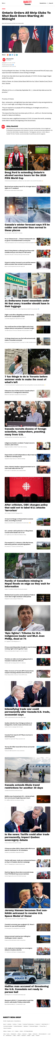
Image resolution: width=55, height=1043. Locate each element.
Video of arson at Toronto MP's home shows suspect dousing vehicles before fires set (19, 671)
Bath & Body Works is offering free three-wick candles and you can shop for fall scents (19, 251)
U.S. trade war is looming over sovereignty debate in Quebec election (18, 949)
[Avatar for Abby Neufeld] (3, 127)
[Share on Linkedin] (10, 55)
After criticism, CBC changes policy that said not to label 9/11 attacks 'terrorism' (26, 508)
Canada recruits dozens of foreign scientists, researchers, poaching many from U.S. (25, 432)
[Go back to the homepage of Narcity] (27, 2)
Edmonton (35, 1034)
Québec (16, 1031)
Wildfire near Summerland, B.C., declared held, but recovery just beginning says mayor (19, 797)
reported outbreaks (25, 76)
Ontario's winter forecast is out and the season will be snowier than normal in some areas (20, 263)
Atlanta (28, 1035)
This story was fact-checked (7, 64)
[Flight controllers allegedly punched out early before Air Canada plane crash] (43, 318)
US (12, 1031)
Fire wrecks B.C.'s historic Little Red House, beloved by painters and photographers (19, 543)
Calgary (29, 1034)
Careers (19, 1024)
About (4, 1024)
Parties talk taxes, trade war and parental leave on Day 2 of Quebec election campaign (20, 861)
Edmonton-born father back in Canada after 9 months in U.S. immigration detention (19, 391)
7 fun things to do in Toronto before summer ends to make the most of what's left (26, 379)
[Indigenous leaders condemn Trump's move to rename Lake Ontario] (43, 446)
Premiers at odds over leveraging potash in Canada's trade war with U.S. (19, 659)
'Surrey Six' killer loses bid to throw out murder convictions (20, 747)
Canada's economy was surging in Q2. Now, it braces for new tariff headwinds (19, 925)
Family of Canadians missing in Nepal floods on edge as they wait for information (27, 584)
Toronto (27, 4)
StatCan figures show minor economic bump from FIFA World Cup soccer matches (19, 873)
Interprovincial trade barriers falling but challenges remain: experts (17, 937)
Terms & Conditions (7, 1028)
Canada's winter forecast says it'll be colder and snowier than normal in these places (27, 227)
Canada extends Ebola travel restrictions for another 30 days (24, 786)
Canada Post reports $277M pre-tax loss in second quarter (19, 735)
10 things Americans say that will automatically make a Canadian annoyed (20, 339)
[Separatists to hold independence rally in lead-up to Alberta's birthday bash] (43, 458)
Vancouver (24, 1034)
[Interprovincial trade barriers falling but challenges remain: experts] (43, 939)
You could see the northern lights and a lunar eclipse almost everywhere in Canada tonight (19, 327)
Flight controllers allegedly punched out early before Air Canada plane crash (19, 315)
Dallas (14, 1035)
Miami (18, 1035)
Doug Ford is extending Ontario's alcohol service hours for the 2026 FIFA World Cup (25, 175)
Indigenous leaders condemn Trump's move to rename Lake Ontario (20, 443)
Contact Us (37, 1024)
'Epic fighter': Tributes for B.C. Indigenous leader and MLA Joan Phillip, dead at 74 (24, 636)
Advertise (9, 1024)
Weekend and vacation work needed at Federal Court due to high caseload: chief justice (20, 595)
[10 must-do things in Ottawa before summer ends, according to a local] (43, 522)
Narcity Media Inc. (17, 1021)
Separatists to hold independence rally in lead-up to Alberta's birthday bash (20, 455)
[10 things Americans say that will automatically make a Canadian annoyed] (43, 341)
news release (29, 104)
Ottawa (19, 1034)
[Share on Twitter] (12, 55)
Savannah (24, 1035)
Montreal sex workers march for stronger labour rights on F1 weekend (20, 187)
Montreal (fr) (13, 1034)
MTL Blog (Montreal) (28, 1031)
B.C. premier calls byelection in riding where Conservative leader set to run (19, 531)
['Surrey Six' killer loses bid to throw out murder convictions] (43, 750)
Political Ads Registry (33, 1026)
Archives (14, 1024)
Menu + (3, 3)
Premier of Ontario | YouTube (8, 52)
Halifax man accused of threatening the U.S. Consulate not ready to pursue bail (27, 989)
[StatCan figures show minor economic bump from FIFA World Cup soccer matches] (43, 875)
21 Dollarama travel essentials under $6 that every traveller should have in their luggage (27, 303)
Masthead (26, 1026)
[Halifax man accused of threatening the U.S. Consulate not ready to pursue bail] (27, 971)
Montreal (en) (8, 1035)
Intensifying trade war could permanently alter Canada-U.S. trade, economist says (27, 712)
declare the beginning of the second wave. (23, 120)
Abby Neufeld (9, 58)
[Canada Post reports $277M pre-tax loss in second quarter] (43, 738)
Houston (37, 1035)
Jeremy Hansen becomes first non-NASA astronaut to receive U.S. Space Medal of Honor (26, 913)
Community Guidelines (7, 1026)
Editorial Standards (18, 1026)
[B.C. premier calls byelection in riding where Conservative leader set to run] (43, 534)
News (3, 8)
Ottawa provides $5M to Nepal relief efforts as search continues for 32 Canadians (20, 849)
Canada (9, 1031)
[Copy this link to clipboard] (17, 55)
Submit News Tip (45, 1024)
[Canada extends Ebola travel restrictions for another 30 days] (27, 770)
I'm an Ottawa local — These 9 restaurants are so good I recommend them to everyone (20, 239)
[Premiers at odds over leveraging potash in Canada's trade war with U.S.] (43, 662)
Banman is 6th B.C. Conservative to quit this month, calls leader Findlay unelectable (19, 1001)
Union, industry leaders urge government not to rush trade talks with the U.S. (20, 467)
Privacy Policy (43, 1026)
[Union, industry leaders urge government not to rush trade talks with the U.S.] (43, 470)
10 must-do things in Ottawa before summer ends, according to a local (19, 519)
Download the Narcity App (28, 1024)
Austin (33, 1035)
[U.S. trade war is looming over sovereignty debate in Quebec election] (43, 951)
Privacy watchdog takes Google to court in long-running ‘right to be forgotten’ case (20, 648)
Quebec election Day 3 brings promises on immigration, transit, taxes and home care (18, 724)
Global (21, 1031)
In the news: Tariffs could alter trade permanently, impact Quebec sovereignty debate (27, 837)
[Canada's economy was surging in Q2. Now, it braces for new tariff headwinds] (43, 927)
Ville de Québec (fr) (42, 1034)
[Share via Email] (14, 55)
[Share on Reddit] (8, 55)
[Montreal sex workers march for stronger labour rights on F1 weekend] (43, 189)
